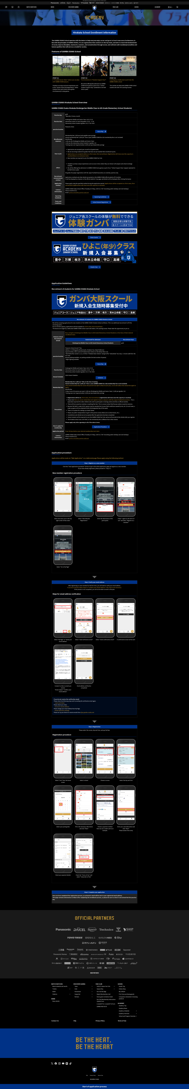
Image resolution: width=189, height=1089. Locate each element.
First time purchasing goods (126, 994)
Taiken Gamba (94, 237)
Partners (77, 997)
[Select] (84, 497)
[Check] (126, 497)
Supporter (77, 994)
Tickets (54, 989)
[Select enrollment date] (63, 805)
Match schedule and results (59, 986)
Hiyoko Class (94, 267)
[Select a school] (84, 758)
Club (76, 989)
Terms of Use (122, 1021)
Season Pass (100, 989)
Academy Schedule (124, 1011)
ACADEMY (157, 7)
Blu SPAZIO (122, 991)
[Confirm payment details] (63, 853)
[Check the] (84, 853)
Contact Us (55, 1021)
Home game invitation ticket (105, 997)
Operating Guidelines (100, 197)
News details (56, 1001)
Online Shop (122, 989)
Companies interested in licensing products (128, 998)
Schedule (100, 378)
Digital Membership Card (103, 994)
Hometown (78, 991)
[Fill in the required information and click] (84, 805)
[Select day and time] (126, 758)
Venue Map (100, 131)
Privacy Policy (100, 1021)
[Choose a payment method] (105, 805)
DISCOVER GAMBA (73, 7)
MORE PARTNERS (94, 973)
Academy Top (122, 1005)
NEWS (52, 7)
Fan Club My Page (101, 991)
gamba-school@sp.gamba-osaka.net (79, 192)
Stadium (54, 994)
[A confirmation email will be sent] (126, 618)
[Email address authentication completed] (84, 664)
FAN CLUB (115, 7)
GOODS (136, 7)
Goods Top (122, 986)
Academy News (123, 1008)
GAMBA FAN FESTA (102, 1006)
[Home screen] (63, 758)
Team (76, 986)
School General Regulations (100, 202)
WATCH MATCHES (32, 7)
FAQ (74, 1021)
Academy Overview (124, 1013)
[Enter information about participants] (105, 497)
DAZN (54, 991)
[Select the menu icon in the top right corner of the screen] (63, 497)
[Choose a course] (105, 758)
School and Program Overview (127, 1016)
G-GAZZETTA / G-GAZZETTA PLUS (106, 1004)
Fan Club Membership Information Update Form (106, 1000)
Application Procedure (100, 427)
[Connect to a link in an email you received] (63, 664)
